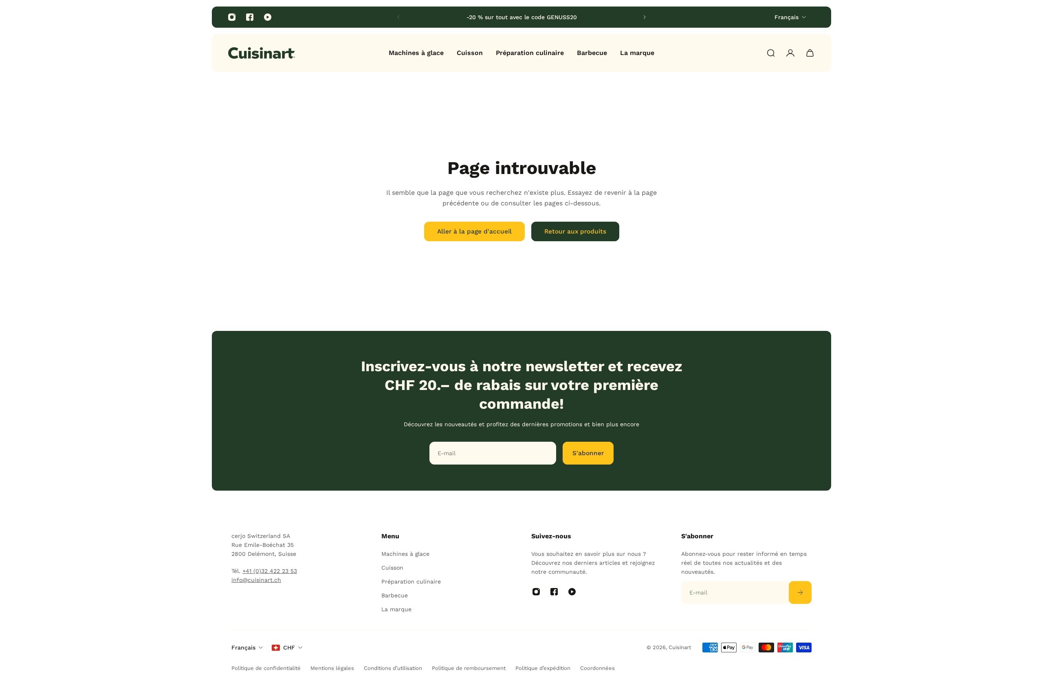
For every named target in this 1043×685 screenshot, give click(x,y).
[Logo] (261, 53)
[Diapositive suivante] (644, 17)
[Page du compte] (790, 53)
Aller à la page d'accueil (474, 231)
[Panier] (810, 53)
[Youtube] (268, 17)
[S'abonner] (800, 592)
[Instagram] (232, 17)
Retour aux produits (575, 231)
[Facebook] (250, 17)
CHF (289, 647)
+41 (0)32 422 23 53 (269, 571)
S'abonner (588, 453)
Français (243, 647)
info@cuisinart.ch (256, 580)
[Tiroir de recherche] (771, 53)
